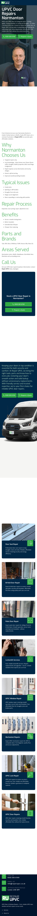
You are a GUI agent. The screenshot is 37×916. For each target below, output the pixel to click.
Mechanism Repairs (13, 737)
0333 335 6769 (13, 878)
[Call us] (4, 876)
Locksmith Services (13, 660)
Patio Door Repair (12, 621)
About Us (6, 913)
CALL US (11, 875)
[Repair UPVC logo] (5, 2)
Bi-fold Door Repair (13, 583)
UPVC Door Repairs (13, 814)
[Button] (2, 910)
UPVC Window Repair (13, 698)
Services (6, 910)
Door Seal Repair (12, 544)
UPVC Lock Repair (12, 776)
